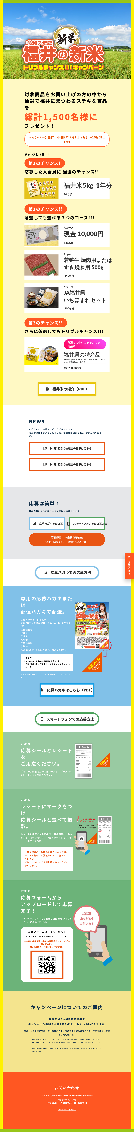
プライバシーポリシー (67, 1110)
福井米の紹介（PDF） (70, 388)
